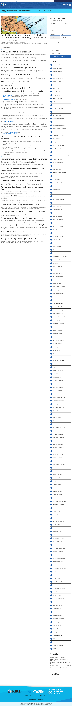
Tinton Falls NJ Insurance (57, 605)
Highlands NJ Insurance (57, 273)
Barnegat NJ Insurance (57, 98)
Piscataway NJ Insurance (57, 491)
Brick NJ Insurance (56, 138)
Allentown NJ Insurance (57, 71)
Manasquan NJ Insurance (58, 380)
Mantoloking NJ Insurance (58, 387)
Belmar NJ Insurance (57, 115)
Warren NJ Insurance (57, 625)
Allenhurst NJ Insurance (57, 68)
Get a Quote (67, 1)
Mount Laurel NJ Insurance (58, 440)
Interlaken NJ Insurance (57, 320)
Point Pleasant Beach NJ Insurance (59, 501)
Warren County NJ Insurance (58, 622)
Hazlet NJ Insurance (56, 263)
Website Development (33, 699)
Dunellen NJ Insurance (57, 192)
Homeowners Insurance (8, 95)
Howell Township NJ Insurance (59, 286)
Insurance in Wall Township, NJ (59, 316)
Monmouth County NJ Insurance (59, 427)
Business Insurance (29, 5)
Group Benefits (58, 5)
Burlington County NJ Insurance (59, 142)
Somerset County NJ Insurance (59, 558)
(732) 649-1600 (48, 11)
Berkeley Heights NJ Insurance (59, 121)
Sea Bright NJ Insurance (57, 531)
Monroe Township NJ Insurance (59, 430)
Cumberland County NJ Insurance (59, 182)
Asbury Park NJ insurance (58, 78)
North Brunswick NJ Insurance (59, 451)
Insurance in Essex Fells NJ (58, 300)
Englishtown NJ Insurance (58, 209)
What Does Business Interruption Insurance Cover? (60, 663)
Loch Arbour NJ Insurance (58, 363)
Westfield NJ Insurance (57, 642)
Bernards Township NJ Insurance (59, 128)
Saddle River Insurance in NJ (58, 521)
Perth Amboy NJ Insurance (58, 484)
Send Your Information (60, 56)
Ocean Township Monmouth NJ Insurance (61, 461)
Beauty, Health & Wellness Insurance (9, 133)
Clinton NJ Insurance (57, 166)
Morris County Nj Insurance (58, 437)
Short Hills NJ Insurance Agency (59, 548)
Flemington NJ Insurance (57, 223)
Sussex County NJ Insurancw (58, 598)
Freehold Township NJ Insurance (59, 243)
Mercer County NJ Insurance (58, 400)
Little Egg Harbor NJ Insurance (59, 353)
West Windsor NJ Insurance (58, 638)
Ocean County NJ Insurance (58, 454)
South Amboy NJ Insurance (58, 561)
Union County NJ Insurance (58, 615)
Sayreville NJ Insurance (57, 528)
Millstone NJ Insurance (57, 420)
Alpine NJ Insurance (56, 75)
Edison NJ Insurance (57, 206)
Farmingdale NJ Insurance (58, 219)
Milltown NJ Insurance (57, 424)
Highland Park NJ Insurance (58, 269)
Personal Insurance (38, 5)
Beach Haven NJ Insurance (58, 105)
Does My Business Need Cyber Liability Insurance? (59, 660)
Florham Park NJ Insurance (58, 226)
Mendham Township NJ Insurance (59, 397)
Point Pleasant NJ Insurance (58, 504)
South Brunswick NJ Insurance (59, 565)
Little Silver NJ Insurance (57, 357)
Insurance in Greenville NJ (58, 303)
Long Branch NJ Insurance (58, 370)
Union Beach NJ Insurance (58, 612)
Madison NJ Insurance (57, 373)
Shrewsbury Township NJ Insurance (60, 555)
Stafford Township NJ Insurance (59, 588)
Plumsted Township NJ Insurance (59, 498)
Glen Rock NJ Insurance (57, 249)
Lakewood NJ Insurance (57, 347)
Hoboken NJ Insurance (57, 280)
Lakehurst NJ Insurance (57, 343)
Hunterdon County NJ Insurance (59, 293)
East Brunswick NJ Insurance (58, 199)
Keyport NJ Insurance (57, 337)
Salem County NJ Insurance (58, 524)
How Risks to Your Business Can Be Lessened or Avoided (60, 668)
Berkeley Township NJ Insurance (59, 125)
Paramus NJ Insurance (57, 474)
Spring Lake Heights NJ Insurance (59, 581)
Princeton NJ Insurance (57, 508)
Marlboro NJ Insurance (57, 390)
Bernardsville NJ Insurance (58, 132)
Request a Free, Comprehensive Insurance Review (13, 49)
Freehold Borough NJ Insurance (59, 239)
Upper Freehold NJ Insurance (58, 618)
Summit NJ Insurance (57, 591)
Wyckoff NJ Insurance (57, 648)
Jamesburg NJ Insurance (57, 330)
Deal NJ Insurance (56, 186)
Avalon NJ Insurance (57, 88)
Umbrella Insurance (7, 98)
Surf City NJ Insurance (57, 595)
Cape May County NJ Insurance (59, 148)
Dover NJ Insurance (56, 189)
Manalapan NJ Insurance (57, 377)
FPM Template (55, 229)
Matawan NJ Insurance (57, 394)
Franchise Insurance (13, 132)
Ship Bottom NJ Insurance (58, 544)
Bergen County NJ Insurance (58, 118)
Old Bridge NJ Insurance (57, 471)
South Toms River (56, 578)
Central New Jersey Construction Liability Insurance (61, 156)
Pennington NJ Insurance (58, 481)
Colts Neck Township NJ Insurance (59, 172)
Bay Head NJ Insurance (57, 101)
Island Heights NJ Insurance (58, 323)
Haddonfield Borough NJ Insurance (60, 256)
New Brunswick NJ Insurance (58, 447)
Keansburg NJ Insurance (57, 333)
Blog (67, 4)
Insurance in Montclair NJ (58, 310)
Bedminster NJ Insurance (58, 111)
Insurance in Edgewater (57, 296)
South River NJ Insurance (58, 575)
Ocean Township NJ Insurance (59, 464)
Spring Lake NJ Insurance (58, 585)
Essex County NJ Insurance (58, 212)
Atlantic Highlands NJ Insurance (59, 85)
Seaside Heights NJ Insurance (58, 538)
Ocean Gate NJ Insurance (58, 457)
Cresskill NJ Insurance (57, 179)
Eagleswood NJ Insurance (58, 196)
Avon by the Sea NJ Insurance (58, 91)
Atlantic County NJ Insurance (58, 81)
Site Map (36, 698)
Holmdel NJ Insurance (57, 283)
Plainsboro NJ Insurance (57, 494)
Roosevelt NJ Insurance (57, 514)
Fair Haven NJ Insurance (57, 216)
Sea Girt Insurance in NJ (57, 534)
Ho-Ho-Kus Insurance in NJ (58, 276)
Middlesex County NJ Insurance (59, 407)
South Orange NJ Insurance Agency (60, 568)
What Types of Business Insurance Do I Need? (60, 665)
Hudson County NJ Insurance (58, 290)
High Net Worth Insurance (10, 110)
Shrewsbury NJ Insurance (58, 551)
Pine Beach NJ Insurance (57, 487)
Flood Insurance (6, 96)
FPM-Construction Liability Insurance (60, 233)
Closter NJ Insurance (57, 169)
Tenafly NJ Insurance (57, 601)
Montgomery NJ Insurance (58, 434)
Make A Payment (58, 1)
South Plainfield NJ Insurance (58, 571)
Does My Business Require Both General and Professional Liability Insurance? (60, 656)
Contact (64, 4)
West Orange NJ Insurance (58, 635)
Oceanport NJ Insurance (57, 467)
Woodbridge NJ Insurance (58, 645)
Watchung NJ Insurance (57, 628)
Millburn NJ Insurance (57, 417)
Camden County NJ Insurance (58, 145)
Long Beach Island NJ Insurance (59, 367)
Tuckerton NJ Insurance (57, 608)
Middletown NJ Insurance (58, 414)
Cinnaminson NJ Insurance (58, 162)
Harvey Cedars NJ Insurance (58, 259)
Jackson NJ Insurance (57, 326)
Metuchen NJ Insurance (57, 404)
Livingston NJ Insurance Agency (59, 360)
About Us (22, 5)
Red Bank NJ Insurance (57, 511)
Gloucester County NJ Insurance (59, 253)
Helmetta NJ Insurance (57, 266)
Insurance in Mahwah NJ (57, 306)
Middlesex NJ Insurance (57, 410)
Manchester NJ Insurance (58, 383)
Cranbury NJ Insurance (57, 176)
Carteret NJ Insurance (57, 152)
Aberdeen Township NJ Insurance (59, 64)
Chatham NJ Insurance (57, 159)
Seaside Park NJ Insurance (58, 541)
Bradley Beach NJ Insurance (58, 135)
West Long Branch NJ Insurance (59, 632)
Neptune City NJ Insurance (58, 444)
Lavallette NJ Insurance (57, 350)
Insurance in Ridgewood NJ (58, 313)
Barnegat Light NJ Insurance (58, 95)
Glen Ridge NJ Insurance (57, 246)
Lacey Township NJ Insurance (58, 340)
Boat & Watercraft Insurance (9, 99)
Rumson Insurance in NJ (57, 518)
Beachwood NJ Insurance (58, 108)
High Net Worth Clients (49, 5)
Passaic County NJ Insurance (58, 477)
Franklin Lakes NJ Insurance (58, 236)
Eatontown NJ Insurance (57, 202)
